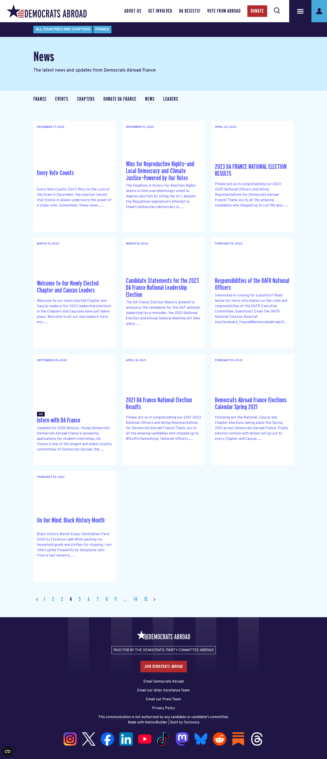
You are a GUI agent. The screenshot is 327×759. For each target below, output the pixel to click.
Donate (257, 11)
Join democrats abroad (163, 666)
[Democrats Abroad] (47, 11)
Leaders (170, 99)
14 (135, 599)
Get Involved (160, 11)
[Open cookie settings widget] (7, 751)
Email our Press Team (163, 699)
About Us (132, 11)
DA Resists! (189, 11)
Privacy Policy (163, 708)
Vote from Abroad (224, 11)
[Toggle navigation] (300, 11)
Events (61, 99)
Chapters (86, 99)
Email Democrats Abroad (163, 681)
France (102, 29)
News (150, 99)
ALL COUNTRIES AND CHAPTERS (63, 29)
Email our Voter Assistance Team (163, 690)
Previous (37, 599)
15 (145, 599)
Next (154, 599)
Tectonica (191, 722)
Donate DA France (119, 99)
